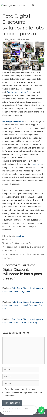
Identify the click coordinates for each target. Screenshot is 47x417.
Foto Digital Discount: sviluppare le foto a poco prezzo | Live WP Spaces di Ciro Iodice (22, 305)
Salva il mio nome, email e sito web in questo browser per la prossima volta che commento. (23, 392)
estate (8, 239)
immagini (35, 164)
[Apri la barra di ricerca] (33, 5)
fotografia (10, 243)
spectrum (20, 236)
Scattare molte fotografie (18, 92)
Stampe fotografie (23, 243)
